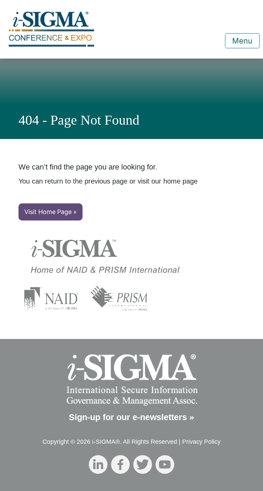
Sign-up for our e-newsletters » (131, 417)
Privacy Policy (201, 441)
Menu (242, 40)
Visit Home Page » (50, 211)
